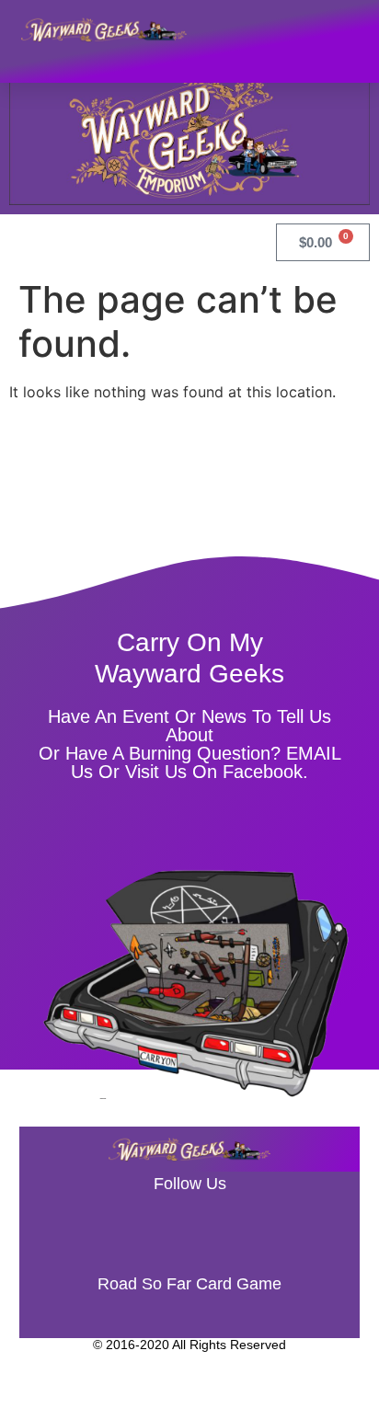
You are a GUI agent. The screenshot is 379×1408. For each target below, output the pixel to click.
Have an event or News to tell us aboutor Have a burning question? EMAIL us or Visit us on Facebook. (190, 744)
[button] (347, 29)
